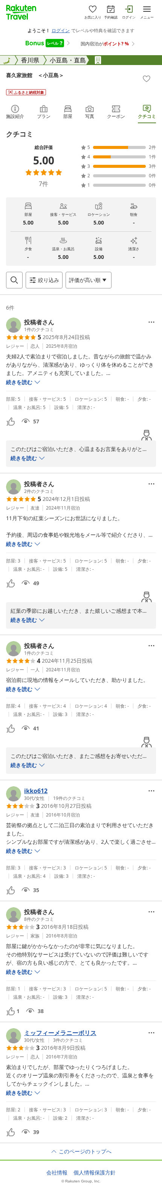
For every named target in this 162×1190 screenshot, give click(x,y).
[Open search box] (14, 280)
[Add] (146, 78)
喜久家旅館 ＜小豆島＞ (35, 75)
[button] (30, 325)
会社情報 (56, 1173)
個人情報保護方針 (94, 1173)
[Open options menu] (151, 322)
